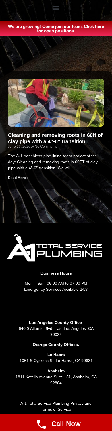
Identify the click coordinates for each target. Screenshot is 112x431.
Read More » (18, 178)
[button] (56, 7)
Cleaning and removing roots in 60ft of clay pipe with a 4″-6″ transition (55, 138)
